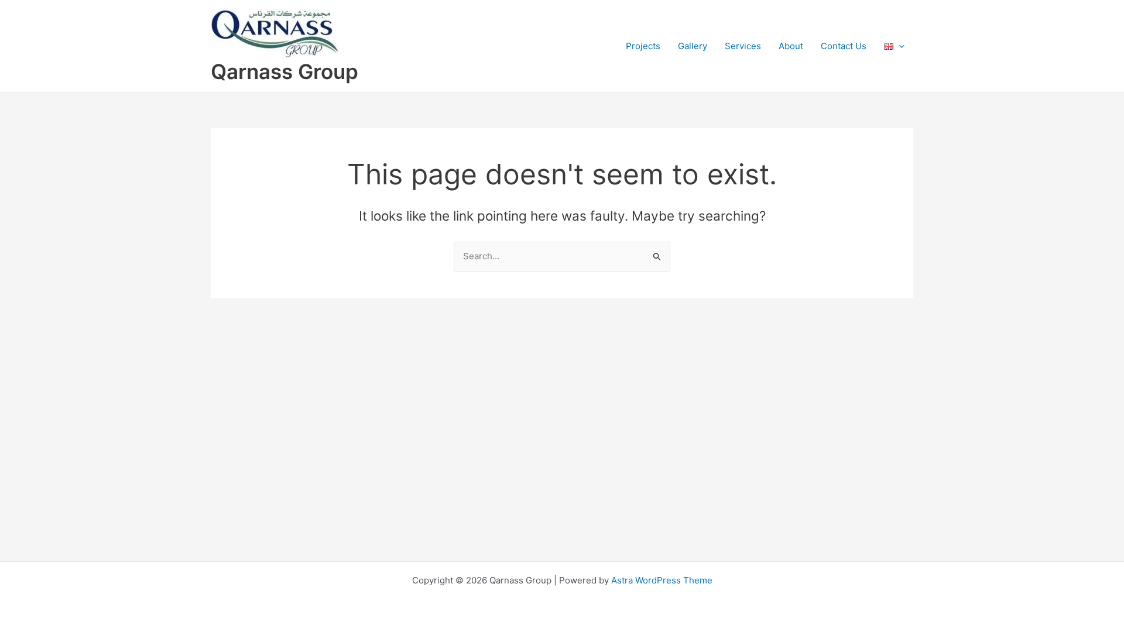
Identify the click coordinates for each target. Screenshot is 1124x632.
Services (743, 45)
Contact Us (843, 45)
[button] (898, 45)
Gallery (692, 45)
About (791, 45)
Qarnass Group (284, 71)
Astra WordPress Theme (661, 580)
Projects (643, 45)
